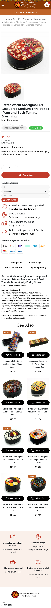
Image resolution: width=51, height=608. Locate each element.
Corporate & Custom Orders (25, 12)
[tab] (15, 262)
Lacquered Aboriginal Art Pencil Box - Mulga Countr (12, 364)
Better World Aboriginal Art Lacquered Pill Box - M (38, 412)
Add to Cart (27, 175)
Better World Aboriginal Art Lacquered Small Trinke (38, 460)
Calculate (10, 200)
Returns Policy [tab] (13, 267)
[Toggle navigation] (2, 4)
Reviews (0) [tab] (35, 262)
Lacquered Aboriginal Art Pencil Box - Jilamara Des (38, 364)
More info (18, 147)
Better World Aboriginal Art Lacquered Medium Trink (13, 460)
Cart (47, 4)
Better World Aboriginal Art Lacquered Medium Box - (38, 507)
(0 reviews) (19, 125)
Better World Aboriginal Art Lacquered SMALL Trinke (13, 412)
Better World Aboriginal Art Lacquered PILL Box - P (13, 507)
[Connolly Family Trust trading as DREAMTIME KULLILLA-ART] (25, 4)
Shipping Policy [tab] (37, 267)
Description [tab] (15, 262)
